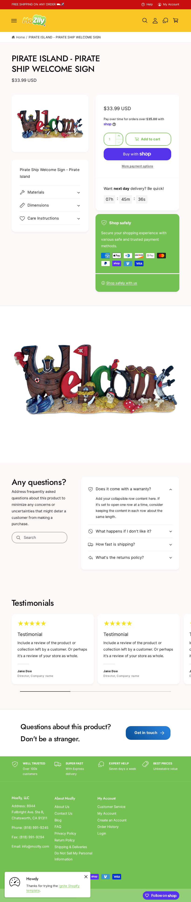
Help (150, 4)
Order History (108, 827)
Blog (58, 820)
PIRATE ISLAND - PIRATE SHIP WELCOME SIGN (65, 37)
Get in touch (145, 732)
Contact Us (63, 813)
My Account (171, 4)
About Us (62, 807)
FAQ (58, 827)
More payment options (137, 166)
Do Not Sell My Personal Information (73, 856)
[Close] (86, 876)
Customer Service (111, 807)
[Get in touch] (165, 20)
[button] (14, 20)
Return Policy (65, 840)
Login (101, 833)
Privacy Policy (65, 833)
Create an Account (111, 820)
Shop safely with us (121, 283)
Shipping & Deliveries (71, 847)
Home (20, 37)
